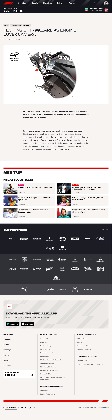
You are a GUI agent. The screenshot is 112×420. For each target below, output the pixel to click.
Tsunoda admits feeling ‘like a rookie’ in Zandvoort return (33, 211)
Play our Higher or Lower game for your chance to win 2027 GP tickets (86, 188)
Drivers (60, 3)
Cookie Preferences (47, 394)
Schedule (22, 3)
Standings (47, 3)
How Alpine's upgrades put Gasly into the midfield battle (87, 198)
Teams (72, 3)
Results (35, 3)
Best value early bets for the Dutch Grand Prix (35, 187)
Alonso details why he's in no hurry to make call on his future (88, 211)
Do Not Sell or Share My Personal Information (52, 378)
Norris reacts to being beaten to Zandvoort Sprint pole (34, 198)
